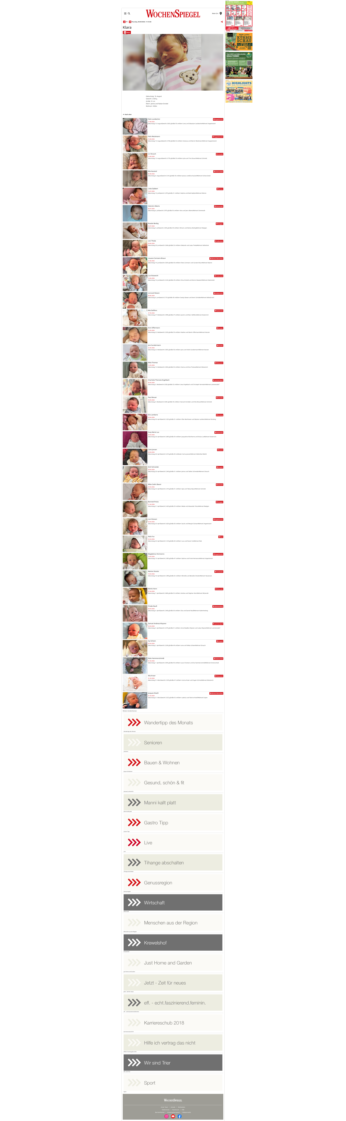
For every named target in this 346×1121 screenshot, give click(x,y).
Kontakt (173, 1107)
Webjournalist (186, 1112)
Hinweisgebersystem (173, 1112)
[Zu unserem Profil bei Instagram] (166, 1116)
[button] (125, 13)
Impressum (175, 1110)
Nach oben (128, 114)
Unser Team (164, 1107)
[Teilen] (221, 22)
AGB (183, 1110)
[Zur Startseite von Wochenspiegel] (173, 13)
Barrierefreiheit (160, 1112)
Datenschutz (165, 1110)
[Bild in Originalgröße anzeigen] (173, 62)
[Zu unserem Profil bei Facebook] (180, 1116)
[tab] (127, 32)
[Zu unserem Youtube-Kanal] (173, 1116)
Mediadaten (181, 1107)
